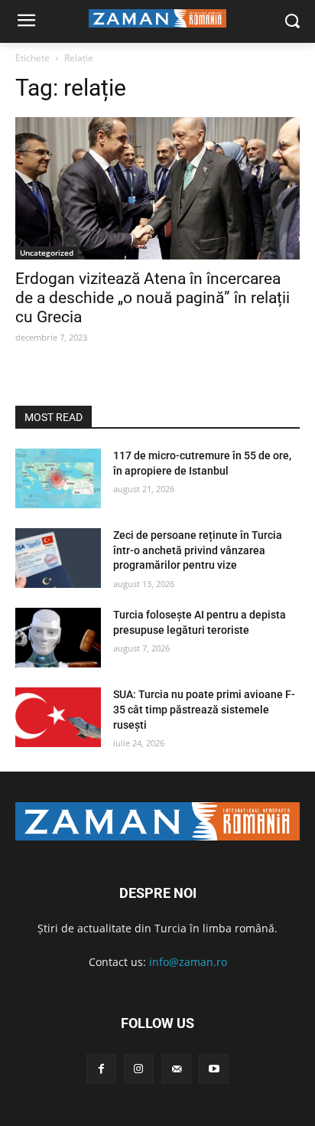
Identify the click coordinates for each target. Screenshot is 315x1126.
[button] (292, 22)
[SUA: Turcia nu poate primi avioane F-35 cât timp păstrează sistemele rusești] (58, 717)
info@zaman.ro (188, 962)
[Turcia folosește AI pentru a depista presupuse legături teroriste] (58, 637)
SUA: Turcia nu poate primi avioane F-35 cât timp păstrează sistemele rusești (204, 709)
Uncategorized (46, 252)
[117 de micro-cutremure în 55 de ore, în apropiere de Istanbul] (58, 478)
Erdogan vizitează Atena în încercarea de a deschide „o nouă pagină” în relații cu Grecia (152, 297)
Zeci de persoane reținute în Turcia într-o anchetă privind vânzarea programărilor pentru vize (197, 550)
